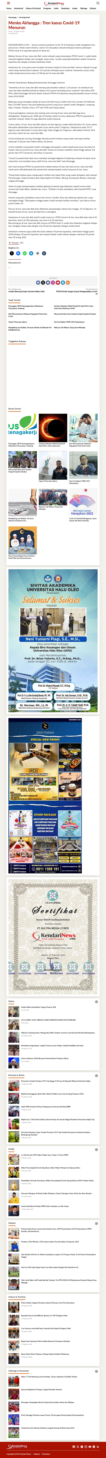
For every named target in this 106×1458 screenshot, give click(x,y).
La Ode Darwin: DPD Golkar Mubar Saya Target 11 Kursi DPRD (44, 1155)
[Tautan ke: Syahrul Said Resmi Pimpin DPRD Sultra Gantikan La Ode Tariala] (13, 1211)
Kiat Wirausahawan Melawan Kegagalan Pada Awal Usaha (27, 315)
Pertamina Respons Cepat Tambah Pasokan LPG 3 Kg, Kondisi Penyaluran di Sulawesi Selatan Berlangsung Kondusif (55, 1134)
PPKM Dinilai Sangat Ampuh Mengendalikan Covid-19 (77, 291)
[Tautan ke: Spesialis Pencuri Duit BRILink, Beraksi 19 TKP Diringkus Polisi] (13, 1320)
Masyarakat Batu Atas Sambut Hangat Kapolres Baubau (75, 314)
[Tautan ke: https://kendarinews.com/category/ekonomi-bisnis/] (96, 1075)
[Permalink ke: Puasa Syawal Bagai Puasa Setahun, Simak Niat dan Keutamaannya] (22, 540)
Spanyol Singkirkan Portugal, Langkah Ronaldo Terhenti (41, 1390)
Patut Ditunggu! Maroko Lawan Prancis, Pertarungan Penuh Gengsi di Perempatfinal (52, 1415)
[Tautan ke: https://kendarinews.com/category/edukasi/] (96, 1223)
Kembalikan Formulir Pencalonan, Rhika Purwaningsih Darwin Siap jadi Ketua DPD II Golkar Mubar (57, 1181)
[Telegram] (63, 283)
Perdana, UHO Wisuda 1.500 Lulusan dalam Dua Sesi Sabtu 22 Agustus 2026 (50, 1242)
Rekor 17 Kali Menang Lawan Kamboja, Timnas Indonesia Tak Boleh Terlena (49, 1377)
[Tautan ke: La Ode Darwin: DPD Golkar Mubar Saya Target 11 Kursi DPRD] (13, 1159)
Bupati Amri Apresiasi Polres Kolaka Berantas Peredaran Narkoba (45, 1341)
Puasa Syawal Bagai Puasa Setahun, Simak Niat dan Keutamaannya (21, 557)
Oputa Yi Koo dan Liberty (17, 322)
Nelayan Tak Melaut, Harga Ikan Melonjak (69, 328)
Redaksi (37, 1454)
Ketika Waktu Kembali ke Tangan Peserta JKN (38, 1007)
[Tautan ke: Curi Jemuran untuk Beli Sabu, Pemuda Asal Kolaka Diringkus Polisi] (13, 1333)
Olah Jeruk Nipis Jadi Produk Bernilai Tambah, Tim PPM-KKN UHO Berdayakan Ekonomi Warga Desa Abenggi (59, 1281)
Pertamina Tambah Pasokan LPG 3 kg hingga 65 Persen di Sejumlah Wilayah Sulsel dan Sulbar (56, 1081)
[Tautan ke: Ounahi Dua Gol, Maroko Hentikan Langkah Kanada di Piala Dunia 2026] (13, 1432)
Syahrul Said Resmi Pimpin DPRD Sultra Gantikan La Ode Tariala (45, 1206)
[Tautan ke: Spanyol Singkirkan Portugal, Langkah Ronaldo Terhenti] (13, 1394)
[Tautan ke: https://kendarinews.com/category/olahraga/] (96, 1371)
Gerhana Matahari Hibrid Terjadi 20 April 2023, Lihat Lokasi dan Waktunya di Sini (73, 307)
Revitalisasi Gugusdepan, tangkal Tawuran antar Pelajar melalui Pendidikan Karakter (52, 1046)
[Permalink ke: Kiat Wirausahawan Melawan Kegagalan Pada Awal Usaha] (83, 428)
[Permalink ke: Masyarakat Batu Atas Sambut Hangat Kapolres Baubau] (22, 459)
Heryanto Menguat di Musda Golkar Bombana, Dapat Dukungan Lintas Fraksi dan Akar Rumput (56, 1193)
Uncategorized (13, 33)
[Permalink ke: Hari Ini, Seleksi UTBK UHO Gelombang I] (83, 465)
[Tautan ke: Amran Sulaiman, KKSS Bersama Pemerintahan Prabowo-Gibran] (13, 1063)
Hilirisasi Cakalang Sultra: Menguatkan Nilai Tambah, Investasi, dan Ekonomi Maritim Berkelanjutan (58, 1033)
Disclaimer (46, 1454)
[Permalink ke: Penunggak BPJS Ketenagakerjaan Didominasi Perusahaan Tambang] (22, 428)
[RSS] (68, 283)
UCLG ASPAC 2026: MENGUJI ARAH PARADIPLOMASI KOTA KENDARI (48, 1020)
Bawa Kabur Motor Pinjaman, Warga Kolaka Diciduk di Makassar (45, 1354)
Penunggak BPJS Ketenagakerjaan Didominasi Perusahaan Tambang (25, 307)
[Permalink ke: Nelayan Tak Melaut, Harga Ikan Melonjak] (53, 497)
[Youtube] (58, 283)
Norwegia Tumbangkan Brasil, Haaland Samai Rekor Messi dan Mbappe (47, 1402)
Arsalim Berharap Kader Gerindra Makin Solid (26, 290)
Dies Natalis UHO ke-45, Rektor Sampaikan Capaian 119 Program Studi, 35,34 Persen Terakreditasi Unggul (58, 1256)
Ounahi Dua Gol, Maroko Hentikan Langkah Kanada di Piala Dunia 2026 (47, 1428)
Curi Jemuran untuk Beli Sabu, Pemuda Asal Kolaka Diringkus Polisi (46, 1328)
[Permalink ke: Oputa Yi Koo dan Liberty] (53, 465)
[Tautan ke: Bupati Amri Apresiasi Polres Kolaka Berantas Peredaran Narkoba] (13, 1346)
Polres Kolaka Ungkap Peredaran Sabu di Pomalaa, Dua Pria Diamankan (47, 1303)
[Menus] (8, 3)
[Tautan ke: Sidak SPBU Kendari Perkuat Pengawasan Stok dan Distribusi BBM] (13, 1111)
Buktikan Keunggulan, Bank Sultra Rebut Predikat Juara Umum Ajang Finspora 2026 (52, 1094)
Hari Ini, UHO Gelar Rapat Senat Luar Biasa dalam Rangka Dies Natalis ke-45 (49, 1267)
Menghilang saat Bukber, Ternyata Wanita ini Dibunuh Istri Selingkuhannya (30, 329)
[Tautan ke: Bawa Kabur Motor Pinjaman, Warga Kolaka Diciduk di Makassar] (13, 1358)
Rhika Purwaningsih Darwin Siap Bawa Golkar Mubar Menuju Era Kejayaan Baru (50, 1168)
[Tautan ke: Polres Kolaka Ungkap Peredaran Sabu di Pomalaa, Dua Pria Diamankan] (13, 1307)
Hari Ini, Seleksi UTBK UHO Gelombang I (69, 322)
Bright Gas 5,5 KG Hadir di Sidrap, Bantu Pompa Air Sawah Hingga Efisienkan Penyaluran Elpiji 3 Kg (57, 1120)
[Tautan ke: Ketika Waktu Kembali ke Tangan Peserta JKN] (13, 1012)
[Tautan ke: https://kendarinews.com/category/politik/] (96, 1149)
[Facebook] (38, 283)
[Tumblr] (48, 283)
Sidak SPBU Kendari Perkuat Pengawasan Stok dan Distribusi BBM (46, 1107)
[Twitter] (43, 283)
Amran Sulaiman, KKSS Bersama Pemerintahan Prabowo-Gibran (45, 1058)
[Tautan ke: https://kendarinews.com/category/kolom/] (96, 1001)
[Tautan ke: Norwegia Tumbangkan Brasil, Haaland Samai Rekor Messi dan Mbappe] (13, 1407)
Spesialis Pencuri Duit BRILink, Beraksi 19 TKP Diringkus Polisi (44, 1316)
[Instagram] (53, 283)
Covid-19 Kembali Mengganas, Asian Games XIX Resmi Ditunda (83, 520)
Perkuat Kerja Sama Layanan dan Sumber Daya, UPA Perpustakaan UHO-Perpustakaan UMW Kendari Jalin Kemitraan (56, 1230)
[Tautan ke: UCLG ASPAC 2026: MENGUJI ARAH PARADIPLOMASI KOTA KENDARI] (13, 1024)
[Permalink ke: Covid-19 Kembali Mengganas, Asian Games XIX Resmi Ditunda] (83, 503)
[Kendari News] (53, 4)
